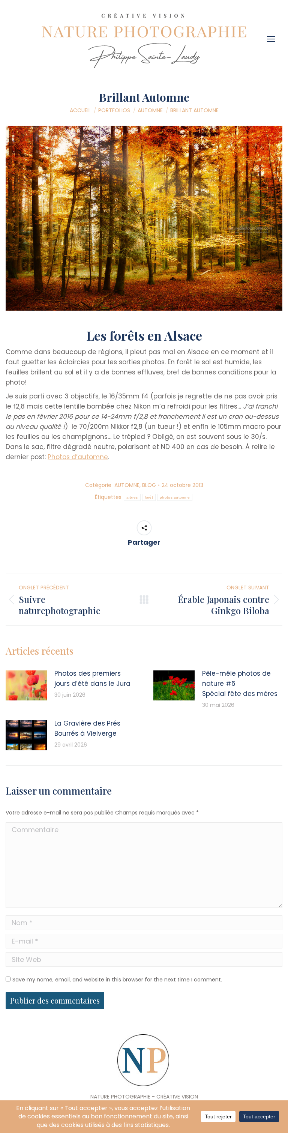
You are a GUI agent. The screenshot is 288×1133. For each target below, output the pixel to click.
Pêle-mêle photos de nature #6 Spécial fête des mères (240, 683)
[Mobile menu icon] (273, 36)
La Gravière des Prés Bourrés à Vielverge (87, 728)
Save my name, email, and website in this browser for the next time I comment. (117, 979)
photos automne (175, 497)
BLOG (149, 485)
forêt (149, 497)
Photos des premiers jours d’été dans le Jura (92, 678)
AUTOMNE (127, 485)
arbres (132, 497)
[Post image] (26, 685)
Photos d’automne (78, 456)
